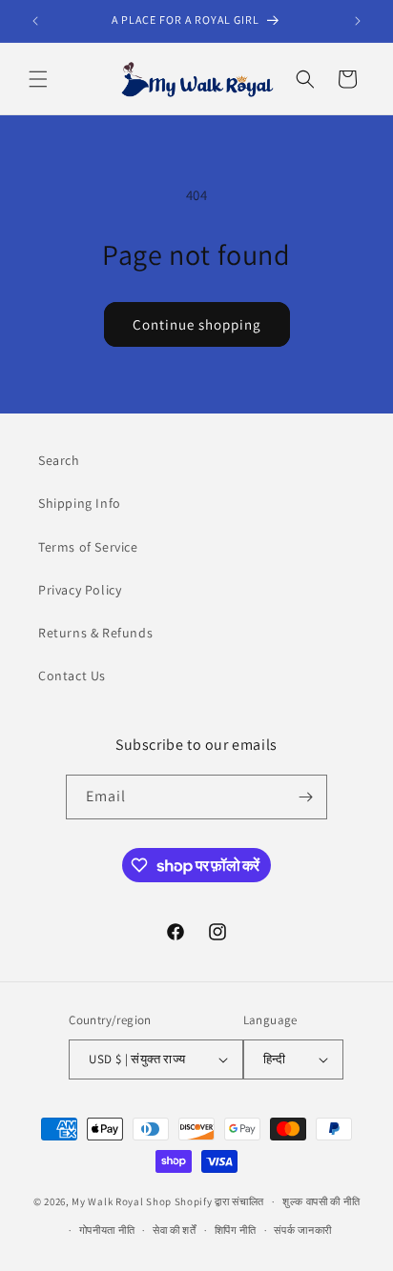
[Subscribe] (305, 797)
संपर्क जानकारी (303, 1230)
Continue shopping (197, 324)
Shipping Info (79, 503)
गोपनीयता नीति (107, 1230)
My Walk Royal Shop (122, 1201)
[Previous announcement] (35, 21)
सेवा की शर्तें (174, 1230)
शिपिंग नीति (236, 1230)
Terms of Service (88, 546)
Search (59, 460)
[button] (38, 79)
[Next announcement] (358, 21)
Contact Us (72, 675)
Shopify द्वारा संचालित (220, 1201)
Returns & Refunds (95, 632)
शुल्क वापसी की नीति (321, 1201)
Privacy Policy (79, 589)
